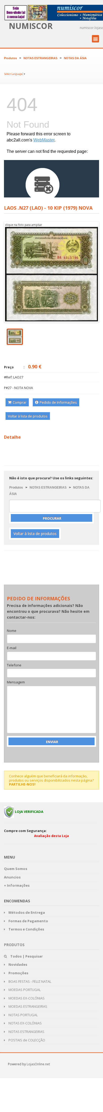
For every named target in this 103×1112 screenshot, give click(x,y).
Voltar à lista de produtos (28, 416)
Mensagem (16, 682)
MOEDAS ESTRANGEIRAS (27, 1006)
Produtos (10, 58)
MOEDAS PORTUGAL (24, 989)
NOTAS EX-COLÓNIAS (25, 1023)
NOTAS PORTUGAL (23, 1014)
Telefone (14, 665)
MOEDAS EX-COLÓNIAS (26, 998)
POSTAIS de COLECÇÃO (26, 1040)
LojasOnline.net (38, 1064)
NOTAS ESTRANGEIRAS (40, 58)
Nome (11, 631)
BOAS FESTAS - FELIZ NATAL (29, 981)
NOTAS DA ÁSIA (75, 58)
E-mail (11, 648)
